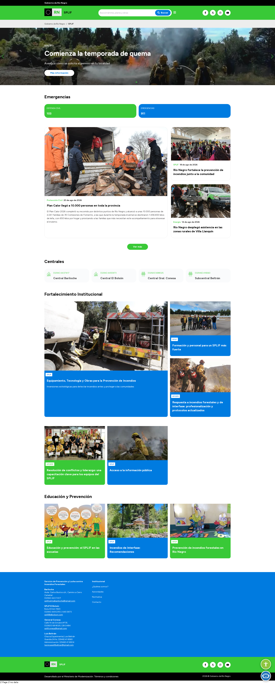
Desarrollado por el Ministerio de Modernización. (69, 676)
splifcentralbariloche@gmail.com (59, 601)
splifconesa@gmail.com (55, 628)
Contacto (96, 602)
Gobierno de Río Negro (54, 24)
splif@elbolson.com (53, 614)
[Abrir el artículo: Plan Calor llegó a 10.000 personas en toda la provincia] (106, 161)
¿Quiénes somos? (100, 586)
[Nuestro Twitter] (213, 13)
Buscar (164, 12)
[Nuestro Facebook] (205, 13)
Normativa (97, 597)
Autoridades (98, 592)
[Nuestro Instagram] (220, 13)
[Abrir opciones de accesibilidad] (266, 664)
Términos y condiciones (106, 676)
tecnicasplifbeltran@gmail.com (59, 645)
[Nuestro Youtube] (228, 13)
